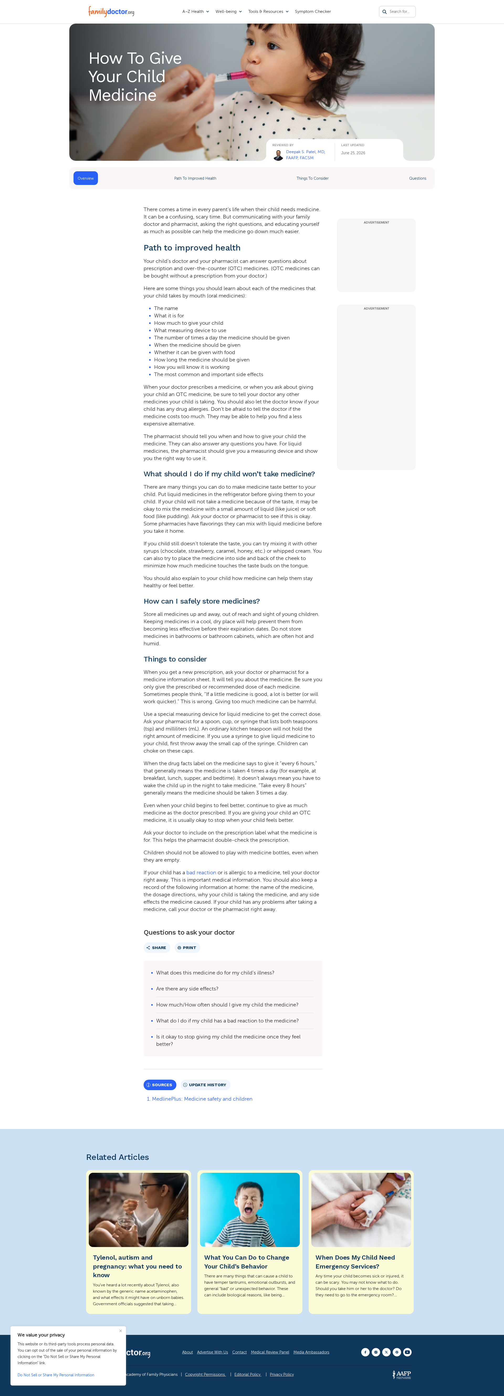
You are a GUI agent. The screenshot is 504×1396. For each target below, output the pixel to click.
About (187, 1352)
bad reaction (201, 873)
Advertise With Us (212, 1352)
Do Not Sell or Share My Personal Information (56, 1375)
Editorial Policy (247, 1374)
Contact (239, 1352)
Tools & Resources (265, 11)
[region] (68, 1356)
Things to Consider (313, 178)
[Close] (120, 1331)
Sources (162, 1084)
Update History (207, 1084)
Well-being (226, 11)
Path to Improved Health (195, 178)
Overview (86, 178)
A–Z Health (193, 11)
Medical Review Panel (270, 1352)
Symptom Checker (313, 11)
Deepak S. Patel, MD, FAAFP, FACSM (305, 155)
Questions (417, 178)
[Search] (384, 12)
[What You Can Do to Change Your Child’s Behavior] (249, 1242)
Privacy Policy (282, 1374)
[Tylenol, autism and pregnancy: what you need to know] (138, 1242)
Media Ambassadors (311, 1352)
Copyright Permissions (205, 1374)
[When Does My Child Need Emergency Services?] (361, 1242)
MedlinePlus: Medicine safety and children (202, 1099)
